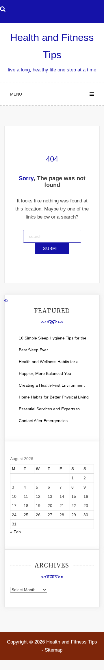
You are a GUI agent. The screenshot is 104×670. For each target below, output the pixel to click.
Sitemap (53, 650)
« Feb (15, 531)
